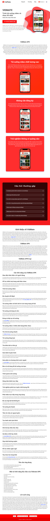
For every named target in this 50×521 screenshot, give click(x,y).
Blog (35, 1)
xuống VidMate (6, 362)
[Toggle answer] (43, 190)
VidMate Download (7, 334)
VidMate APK (14, 47)
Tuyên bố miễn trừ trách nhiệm (23, 516)
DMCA (14, 516)
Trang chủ (23, 1)
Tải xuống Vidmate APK (9, 21)
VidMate (30, 254)
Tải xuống (30, 1)
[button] (47, 2)
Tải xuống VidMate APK (27, 299)
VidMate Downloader (26, 383)
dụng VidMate (6, 320)
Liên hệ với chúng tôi (33, 516)
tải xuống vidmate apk (11, 457)
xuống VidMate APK (7, 436)
